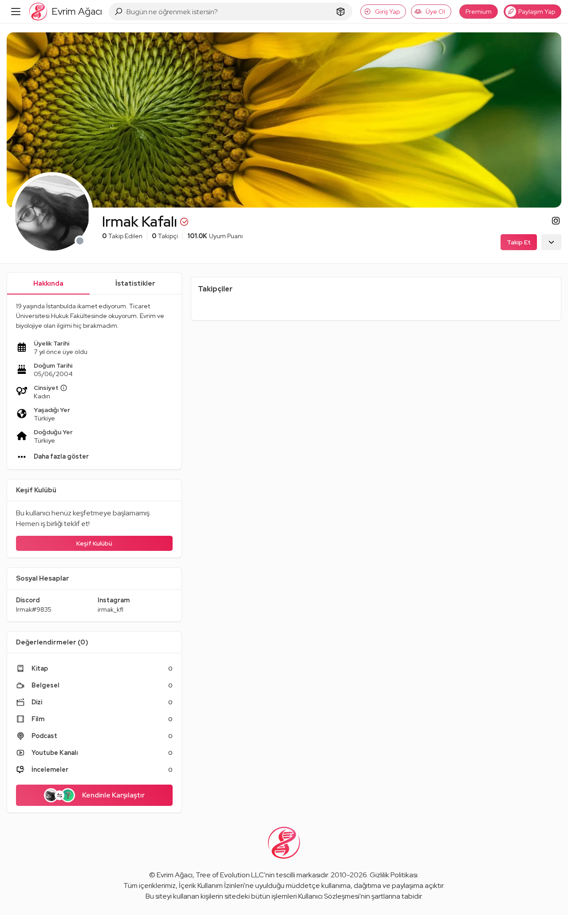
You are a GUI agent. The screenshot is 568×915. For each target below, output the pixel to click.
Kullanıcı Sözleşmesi (328, 896)
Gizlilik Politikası (394, 875)
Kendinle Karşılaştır (113, 795)
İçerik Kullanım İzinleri (211, 885)
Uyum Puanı (215, 236)
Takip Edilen (122, 236)
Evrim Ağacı (175, 875)
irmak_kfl (110, 609)
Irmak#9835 (33, 609)
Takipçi (165, 236)
